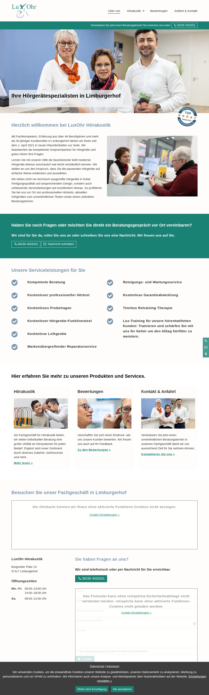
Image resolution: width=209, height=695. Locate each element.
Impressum (112, 666)
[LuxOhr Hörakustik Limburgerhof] (34, 10)
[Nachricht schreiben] (206, 347)
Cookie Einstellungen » (104, 515)
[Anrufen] (206, 341)
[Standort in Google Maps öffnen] (206, 354)
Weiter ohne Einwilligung (91, 689)
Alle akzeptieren (122, 689)
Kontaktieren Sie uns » (158, 454)
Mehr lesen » (23, 463)
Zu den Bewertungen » (94, 449)
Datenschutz (97, 666)
